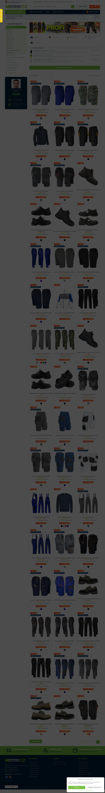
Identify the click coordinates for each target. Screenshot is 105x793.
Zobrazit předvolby (94, 787)
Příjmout (77, 787)
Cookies (80, 790)
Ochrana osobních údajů (87, 790)
